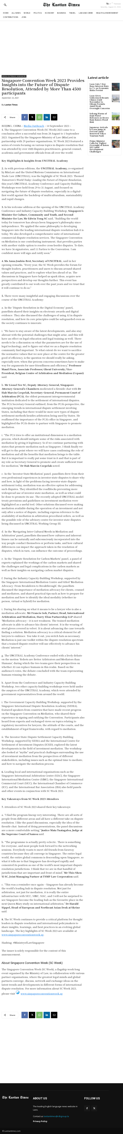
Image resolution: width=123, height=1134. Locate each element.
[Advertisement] (61, 48)
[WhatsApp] (39, 117)
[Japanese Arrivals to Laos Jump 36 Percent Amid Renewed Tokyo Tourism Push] (116, 130)
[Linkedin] (47, 117)
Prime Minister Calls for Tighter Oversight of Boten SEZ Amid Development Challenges (99, 146)
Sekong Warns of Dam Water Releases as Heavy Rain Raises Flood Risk (99, 117)
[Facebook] (24, 117)
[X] (32, 117)
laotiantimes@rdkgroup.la (56, 1116)
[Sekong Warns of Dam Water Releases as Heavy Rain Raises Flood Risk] (116, 116)
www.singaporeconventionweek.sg (23, 934)
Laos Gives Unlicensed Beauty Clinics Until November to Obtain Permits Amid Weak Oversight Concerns (100, 102)
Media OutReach (34, 125)
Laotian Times (11, 104)
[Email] (54, 117)
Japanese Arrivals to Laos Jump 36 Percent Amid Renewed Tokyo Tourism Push (99, 131)
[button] (5, 5)
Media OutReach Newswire (14, 76)
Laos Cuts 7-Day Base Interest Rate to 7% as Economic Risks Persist (99, 87)
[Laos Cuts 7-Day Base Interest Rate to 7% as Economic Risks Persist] (116, 87)
